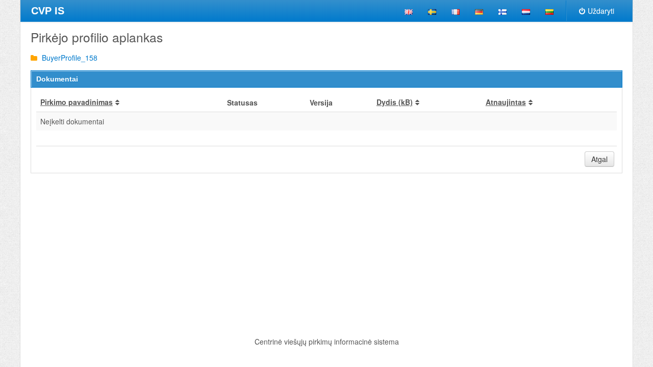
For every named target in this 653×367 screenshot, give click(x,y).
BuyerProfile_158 (68, 58)
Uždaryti (601, 11)
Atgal (599, 159)
